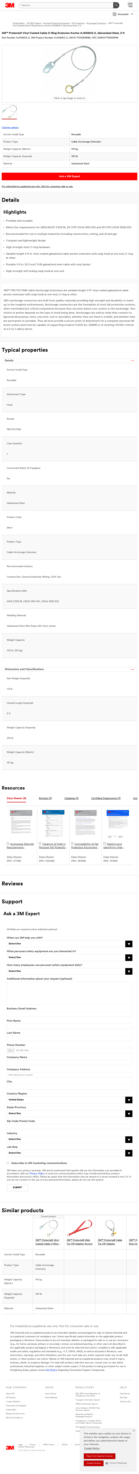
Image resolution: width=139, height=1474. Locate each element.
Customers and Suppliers (16, 1406)
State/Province (16, 1107)
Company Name (17, 1057)
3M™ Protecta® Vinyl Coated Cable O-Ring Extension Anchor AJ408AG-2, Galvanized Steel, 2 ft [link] (47, 1242)
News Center (50, 1394)
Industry (12, 1133)
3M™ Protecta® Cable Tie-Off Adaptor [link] (110, 1242)
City (9, 1081)
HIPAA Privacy (49, 1445)
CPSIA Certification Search (87, 1404)
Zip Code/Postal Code (21, 1121)
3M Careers (11, 1398)
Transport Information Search (88, 1400)
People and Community (15, 1414)
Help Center (125, 1394)
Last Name (13, 1033)
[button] (116, 1463)
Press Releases (51, 1398)
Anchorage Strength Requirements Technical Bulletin (20, 846)
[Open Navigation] (130, 6)
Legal (20, 1445)
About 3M (10, 1394)
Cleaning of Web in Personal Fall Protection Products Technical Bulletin (53, 846)
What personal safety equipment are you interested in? (41, 951)
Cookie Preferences (26, 1447)
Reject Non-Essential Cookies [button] (100, 1456)
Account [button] (123, 14)
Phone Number (16, 1045)
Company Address (18, 1069)
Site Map (123, 1398)
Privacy (33, 1445)
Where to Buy (125, 1402)
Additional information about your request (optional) (39, 979)
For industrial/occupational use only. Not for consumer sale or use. (37, 186)
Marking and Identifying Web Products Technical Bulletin (114, 846)
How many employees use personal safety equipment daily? (44, 965)
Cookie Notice (92, 1448)
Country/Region (17, 1093)
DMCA (65, 1445)
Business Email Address (22, 1008)
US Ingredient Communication (88, 1427)
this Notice (51, 1370)
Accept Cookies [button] (94, 1463)
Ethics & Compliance (14, 1418)
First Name (14, 1021)
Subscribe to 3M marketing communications (39, 1163)
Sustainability (11, 1410)
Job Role (12, 1147)
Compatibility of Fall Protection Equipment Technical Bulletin (84, 846)
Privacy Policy (37, 1173)
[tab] (16, 798)
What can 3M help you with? (25, 938)
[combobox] (11, 1050)
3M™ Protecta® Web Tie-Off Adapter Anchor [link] (80, 1242)
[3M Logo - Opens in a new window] (9, 5)
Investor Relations (13, 1402)
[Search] (116, 5)
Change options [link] (10, 127)
